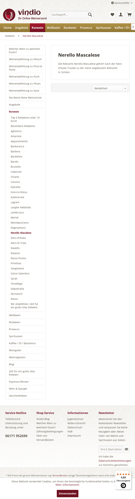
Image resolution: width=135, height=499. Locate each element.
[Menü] (129, 473)
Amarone (16, 136)
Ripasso (15, 253)
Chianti (15, 176)
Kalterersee (17, 197)
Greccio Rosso (19, 192)
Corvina (15, 182)
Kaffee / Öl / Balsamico (22, 343)
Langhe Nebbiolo (21, 207)
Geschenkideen (18, 395)
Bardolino (16, 156)
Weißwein (15, 315)
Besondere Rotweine (23, 126)
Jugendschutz (75, 419)
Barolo (14, 161)
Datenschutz (75, 427)
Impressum (74, 435)
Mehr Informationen (67, 484)
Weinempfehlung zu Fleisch (25, 59)
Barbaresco (17, 146)
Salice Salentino (20, 273)
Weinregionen (17, 357)
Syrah (14, 278)
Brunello (16, 166)
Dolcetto (15, 187)
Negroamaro (18, 227)
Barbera (15, 151)
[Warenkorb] (129, 14)
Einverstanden (67, 493)
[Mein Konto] (120, 14)
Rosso (14, 299)
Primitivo (16, 263)
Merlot (14, 217)
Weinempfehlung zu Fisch (24, 76)
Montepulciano (19, 222)
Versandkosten (45, 439)
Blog (11, 364)
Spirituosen (15, 336)
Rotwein (14, 111)
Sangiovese (17, 268)
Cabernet (16, 171)
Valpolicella (17, 288)
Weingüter (15, 350)
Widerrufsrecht (76, 423)
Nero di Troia (18, 243)
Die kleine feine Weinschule (25, 97)
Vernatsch (16, 293)
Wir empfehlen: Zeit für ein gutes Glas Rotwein (24, 305)
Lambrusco (17, 212)
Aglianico (16, 131)
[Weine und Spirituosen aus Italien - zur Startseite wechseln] (24, 15)
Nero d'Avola (18, 238)
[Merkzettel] (112, 14)
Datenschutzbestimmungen (115, 460)
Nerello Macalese (21, 232)
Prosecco (14, 329)
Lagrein (15, 202)
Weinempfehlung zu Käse (24, 90)
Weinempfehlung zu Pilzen (25, 83)
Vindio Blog (43, 419)
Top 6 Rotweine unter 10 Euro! (25, 119)
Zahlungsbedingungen (49, 431)
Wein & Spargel (18, 388)
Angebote (14, 104)
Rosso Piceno (18, 258)
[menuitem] (72, 14)
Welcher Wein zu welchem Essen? (24, 50)
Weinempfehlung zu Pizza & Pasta (25, 68)
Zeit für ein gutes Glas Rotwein (22, 373)
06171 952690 (16, 436)
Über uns (41, 435)
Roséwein (14, 322)
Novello (15, 248)
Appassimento (19, 141)
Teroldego (16, 283)
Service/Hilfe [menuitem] (122, 3)
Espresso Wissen (19, 381)
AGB (70, 431)
